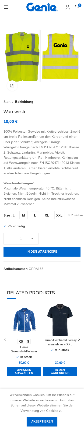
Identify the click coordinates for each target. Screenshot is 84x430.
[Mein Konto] (67, 7)
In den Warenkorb (42, 251)
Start (7, 101)
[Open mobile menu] (5, 7)
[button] (60, 371)
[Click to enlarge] (12, 85)
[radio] (23, 215)
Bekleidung (24, 101)
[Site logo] (42, 7)
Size (7, 215)
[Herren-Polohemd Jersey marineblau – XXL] (60, 320)
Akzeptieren (42, 421)
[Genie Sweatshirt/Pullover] (24, 320)
